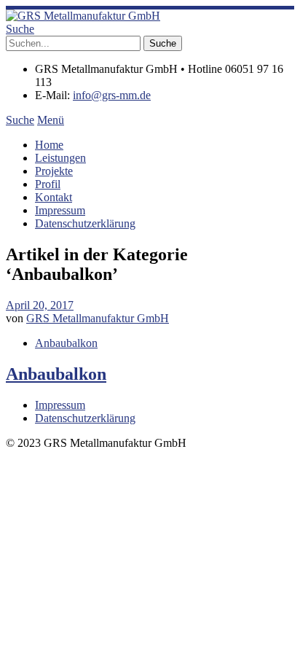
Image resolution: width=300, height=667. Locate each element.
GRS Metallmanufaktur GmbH (97, 318)
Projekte (54, 171)
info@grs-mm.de (112, 95)
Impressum (60, 210)
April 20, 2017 (40, 305)
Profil (47, 184)
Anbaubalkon (66, 343)
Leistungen (60, 158)
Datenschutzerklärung (85, 223)
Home (49, 145)
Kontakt (53, 197)
